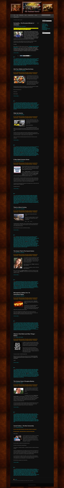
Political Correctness (33, 104)
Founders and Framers (19, 197)
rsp (29, 107)
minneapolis (29, 328)
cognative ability (28, 242)
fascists (30, 418)
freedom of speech (19, 474)
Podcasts (36, 15)
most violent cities (26, 153)
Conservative (33, 58)
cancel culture (27, 61)
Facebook (15, 60)
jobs (25, 243)
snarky (20, 475)
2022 (29, 241)
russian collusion (37, 420)
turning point (34, 64)
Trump (37, 151)
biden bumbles (15, 242)
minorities (22, 153)
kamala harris (30, 243)
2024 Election (17, 58)
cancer (17, 286)
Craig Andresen (24, 26)
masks (20, 201)
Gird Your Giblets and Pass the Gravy (23, 69)
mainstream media (16, 63)
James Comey (29, 415)
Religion (17, 199)
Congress (28, 58)
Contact (26, 15)
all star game (25, 152)
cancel (33, 285)
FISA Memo (15, 415)
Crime (23, 59)
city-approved (36, 326)
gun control (23, 197)
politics (32, 63)
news (31, 328)
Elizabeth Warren (37, 469)
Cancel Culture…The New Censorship (24, 426)
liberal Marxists (15, 153)
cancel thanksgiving (18, 105)
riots (20, 202)
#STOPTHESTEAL (31, 373)
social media (15, 64)
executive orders (33, 374)
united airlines (17, 155)
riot (18, 376)
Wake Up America (18, 113)
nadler (18, 420)
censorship (19, 286)
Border (18, 147)
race (21, 107)
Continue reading (16, 52)
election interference (23, 418)
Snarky (27, 372)
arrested (19, 417)
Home (14, 15)
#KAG (34, 472)
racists (14, 154)
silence (17, 475)
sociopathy (21, 64)
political (25, 63)
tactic (24, 154)
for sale (35, 327)
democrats (25, 59)
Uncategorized (17, 152)
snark (18, 475)
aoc (37, 373)
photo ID (30, 153)
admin (22, 337)
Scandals (24, 199)
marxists (23, 244)
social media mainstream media (22, 287)
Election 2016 (15, 370)
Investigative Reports (30, 15)
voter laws (26, 155)
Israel (17, 239)
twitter (14, 421)
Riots (24, 151)
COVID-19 (18, 238)
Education (36, 59)
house (21, 243)
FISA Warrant (18, 415)
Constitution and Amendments (17, 103)
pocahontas (33, 106)
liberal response (34, 62)
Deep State (32, 238)
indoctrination (24, 60)
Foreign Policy (34, 149)
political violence (29, 63)
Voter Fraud (22, 241)
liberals (37, 62)
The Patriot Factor (44, 29)
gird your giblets (18, 106)
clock (25, 242)
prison (24, 420)
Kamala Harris (29, 197)
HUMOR (23, 474)
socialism (15, 246)
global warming (37, 374)
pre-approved (34, 328)
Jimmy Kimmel (30, 62)
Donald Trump (29, 59)
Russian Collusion (18, 284)
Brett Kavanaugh (25, 369)
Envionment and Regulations (23, 149)
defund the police (28, 327)
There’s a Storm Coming (20, 207)
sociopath (18, 64)
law (23, 419)
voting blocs (29, 155)
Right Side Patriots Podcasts (46, 28)
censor (25, 326)
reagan (37, 375)
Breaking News (21, 15)
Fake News (31, 149)
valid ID (20, 155)
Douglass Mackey (18, 418)
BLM (23, 102)
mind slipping (31, 244)
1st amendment (19, 61)
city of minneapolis (31, 326)
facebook (27, 418)
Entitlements (17, 149)
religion (14, 202)
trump (31, 108)
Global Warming (28, 370)
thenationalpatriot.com (30, 64)
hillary (20, 243)
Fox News (15, 479)
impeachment (17, 375)
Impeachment (25, 415)
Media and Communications (27, 104)
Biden (16, 102)
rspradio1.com (32, 107)
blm (17, 242)
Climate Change (33, 369)
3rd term (36, 373)
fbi (31, 418)
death (22, 62)
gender (14, 106)
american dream (35, 241)
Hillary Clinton (18, 60)
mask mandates (17, 201)
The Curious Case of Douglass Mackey (24, 381)
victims (22, 155)
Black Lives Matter (20, 102)
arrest (16, 417)
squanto (35, 107)
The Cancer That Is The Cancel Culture (24, 251)
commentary (34, 61)
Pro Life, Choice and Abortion (31, 283)
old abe (20, 420)
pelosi (14, 245)
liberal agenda (34, 243)
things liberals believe (16, 377)
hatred (27, 62)
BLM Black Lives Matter (27, 102)
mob (33, 375)
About (17, 15)
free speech (24, 62)
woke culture (34, 155)
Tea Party (37, 107)
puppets (22, 245)
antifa (37, 241)
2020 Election (17, 146)
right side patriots (35, 63)
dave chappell (28, 473)
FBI (25, 370)
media (19, 63)
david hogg (22, 374)
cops (25, 200)
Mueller (26, 416)
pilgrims (30, 106)
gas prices (17, 243)
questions (24, 245)
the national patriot (25, 64)
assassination (23, 61)
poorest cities (33, 153)
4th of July (17, 195)
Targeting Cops (32, 151)
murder (21, 63)
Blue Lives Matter (35, 195)
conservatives (19, 473)
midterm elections (27, 244)
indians (23, 106)
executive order (28, 374)
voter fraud (22, 377)
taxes (35, 240)
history (21, 106)
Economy (36, 148)
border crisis (31, 152)
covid (26, 200)
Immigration (15, 239)
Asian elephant (28, 285)
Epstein (18, 370)
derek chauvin (32, 327)
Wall (19, 152)
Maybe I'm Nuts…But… (45, 25)
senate (38, 245)
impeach (35, 418)
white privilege (34, 108)
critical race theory (28, 103)
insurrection (20, 375)
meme (37, 419)
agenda (31, 241)
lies (28, 375)
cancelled (15, 286)
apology (26, 285)
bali (31, 285)
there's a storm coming (34, 246)
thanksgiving (15, 108)
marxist (24, 328)
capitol (23, 242)
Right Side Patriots (44, 27)
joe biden (27, 243)
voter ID (24, 155)
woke (37, 108)
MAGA (36, 60)
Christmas (19, 196)
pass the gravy (27, 106)
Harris (26, 197)
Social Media (28, 151)
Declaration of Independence (24, 148)
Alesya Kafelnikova (21, 285)
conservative (15, 62)
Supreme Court (33, 372)
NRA (31, 150)
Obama (23, 63)
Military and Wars (20, 240)
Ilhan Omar (21, 60)
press (20, 245)
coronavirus (15, 238)
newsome (34, 244)
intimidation (18, 419)
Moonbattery (44, 26)
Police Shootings (37, 150)
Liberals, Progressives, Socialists (31, 60)
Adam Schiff (21, 413)
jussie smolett (24, 375)
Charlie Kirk (24, 58)
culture (26, 473)
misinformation (15, 420)
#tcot (23, 152)
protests (31, 201)
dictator (25, 374)
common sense (19, 200)
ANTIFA (20, 146)
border (28, 152)
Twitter (14, 61)
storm (17, 246)
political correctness (27, 201)
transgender (29, 108)
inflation (24, 243)
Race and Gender (21, 151)
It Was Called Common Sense (21, 159)
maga (24, 106)
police (24, 201)
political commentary (16, 107)
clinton (27, 417)
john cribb (21, 419)
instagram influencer (35, 286)
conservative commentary (31, 105)
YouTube (15, 285)
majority (21, 244)
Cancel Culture (21, 58)
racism (23, 107)
